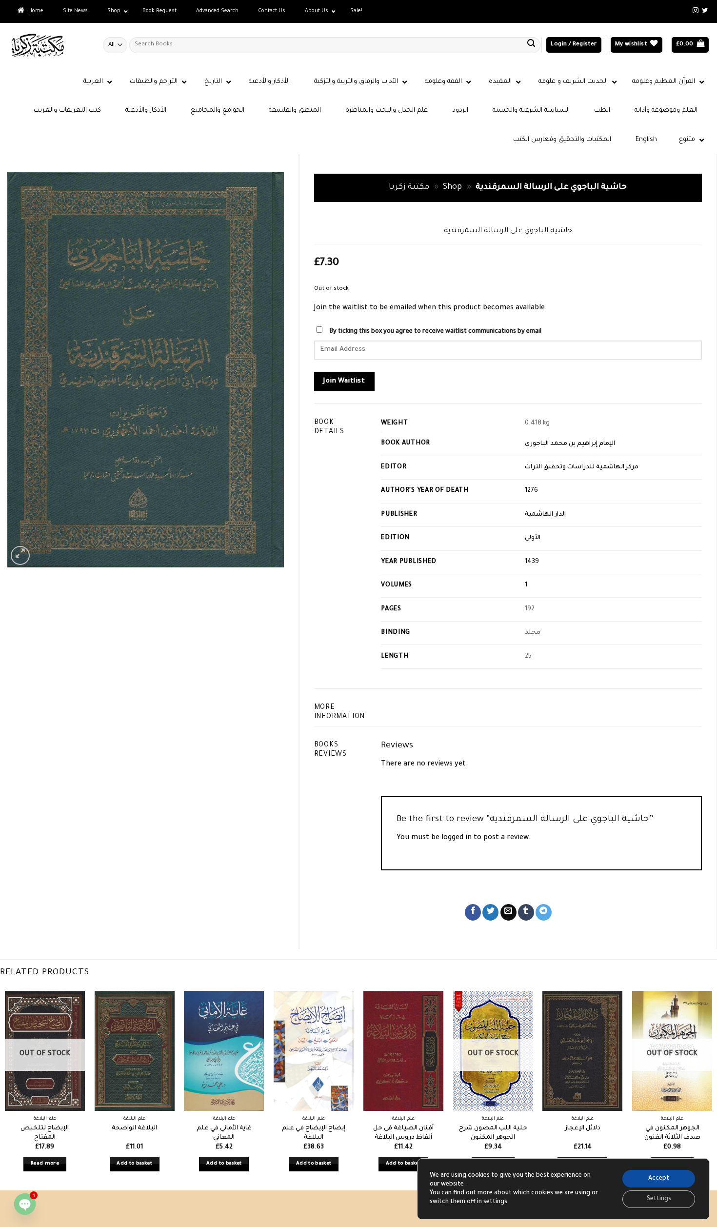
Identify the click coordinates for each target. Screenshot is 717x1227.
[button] (573, 45)
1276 (531, 490)
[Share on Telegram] (544, 912)
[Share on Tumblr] (526, 912)
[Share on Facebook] (473, 912)
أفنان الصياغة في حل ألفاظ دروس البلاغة (403, 1133)
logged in (456, 838)
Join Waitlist (344, 381)
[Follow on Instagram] (695, 10)
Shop (452, 187)
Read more (45, 1164)
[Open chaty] (25, 1204)
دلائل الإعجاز (582, 1128)
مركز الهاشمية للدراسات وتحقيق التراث (581, 467)
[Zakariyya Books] (47, 45)
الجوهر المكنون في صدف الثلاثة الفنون (672, 1133)
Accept (658, 1178)
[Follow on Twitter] (705, 10)
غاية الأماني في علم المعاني (224, 1133)
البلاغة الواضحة (134, 1128)
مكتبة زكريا (409, 187)
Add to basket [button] (134, 1164)
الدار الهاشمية (545, 514)
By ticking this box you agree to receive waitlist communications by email (435, 331)
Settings (659, 1199)
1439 (532, 562)
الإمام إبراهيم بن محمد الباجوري (570, 444)
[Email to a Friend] (508, 912)
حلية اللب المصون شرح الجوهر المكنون (493, 1133)
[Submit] (531, 45)
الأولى (532, 538)
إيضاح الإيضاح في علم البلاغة (313, 1133)
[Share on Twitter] (490, 912)
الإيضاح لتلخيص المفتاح (44, 1133)
